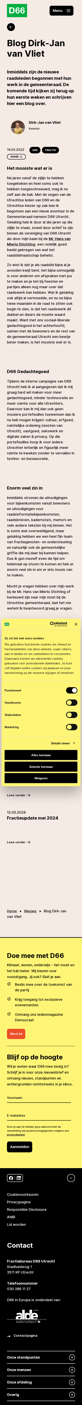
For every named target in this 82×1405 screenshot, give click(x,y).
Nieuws (30, 911)
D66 (34, 150)
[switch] (71, 703)
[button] (61, 11)
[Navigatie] (69, 1178)
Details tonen (60, 743)
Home (12, 911)
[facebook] (11, 1178)
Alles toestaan (41, 755)
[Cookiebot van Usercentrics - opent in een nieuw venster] (50, 624)
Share (14, 156)
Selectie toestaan (41, 766)
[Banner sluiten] (76, 624)
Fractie (50, 150)
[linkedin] (19, 1178)
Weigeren (41, 778)
